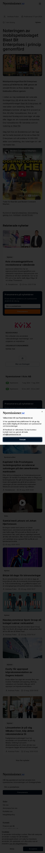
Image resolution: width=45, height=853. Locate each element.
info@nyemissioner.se (12, 434)
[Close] (42, 411)
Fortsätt (23, 439)
